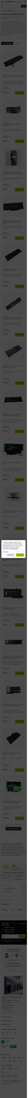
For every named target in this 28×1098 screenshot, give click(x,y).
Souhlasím (20, 555)
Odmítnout (10, 555)
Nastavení (5, 551)
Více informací (14, 548)
